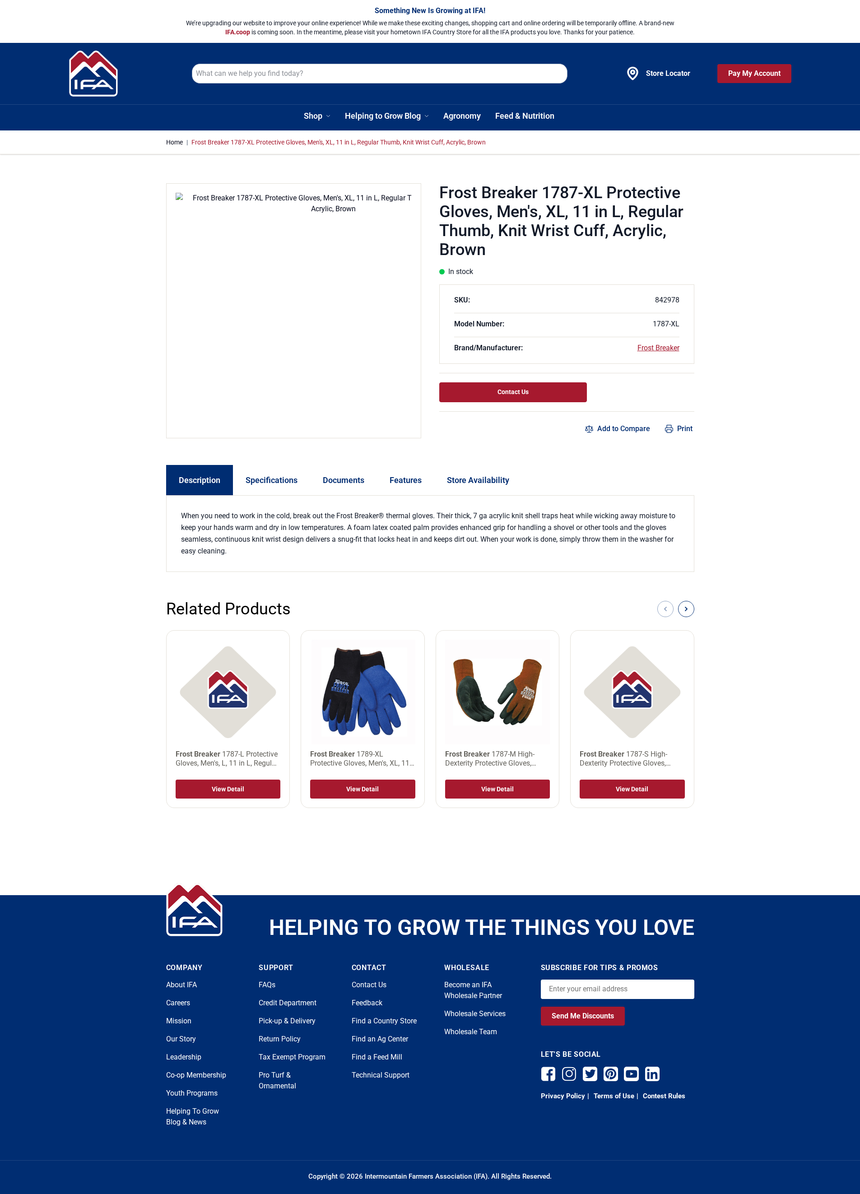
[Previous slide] (665, 609)
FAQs (267, 984)
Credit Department (287, 1003)
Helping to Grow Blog (383, 116)
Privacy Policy (563, 1096)
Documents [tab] (343, 480)
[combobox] (379, 74)
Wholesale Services (475, 1013)
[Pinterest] (610, 1074)
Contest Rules (663, 1096)
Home (174, 142)
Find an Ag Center (380, 1039)
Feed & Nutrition (524, 116)
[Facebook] (548, 1074)
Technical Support (380, 1075)
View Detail (228, 789)
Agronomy (462, 116)
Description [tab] (199, 480)
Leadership (183, 1057)
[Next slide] (686, 609)
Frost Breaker (658, 348)
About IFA (181, 984)
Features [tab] (406, 480)
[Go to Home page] (93, 74)
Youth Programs (192, 1093)
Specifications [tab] (272, 480)
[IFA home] (194, 909)
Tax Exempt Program (292, 1057)
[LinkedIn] (652, 1074)
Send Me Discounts (583, 1016)
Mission (178, 1021)
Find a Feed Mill (377, 1057)
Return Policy (280, 1039)
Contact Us (513, 391)
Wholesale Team (470, 1031)
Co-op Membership (196, 1075)
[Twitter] (590, 1074)
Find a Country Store (384, 1021)
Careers (178, 1003)
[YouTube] (631, 1074)
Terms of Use (613, 1096)
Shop (313, 116)
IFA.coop (238, 32)
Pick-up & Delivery (287, 1021)
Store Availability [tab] (478, 480)
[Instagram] (569, 1074)
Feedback (367, 1003)
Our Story (181, 1039)
